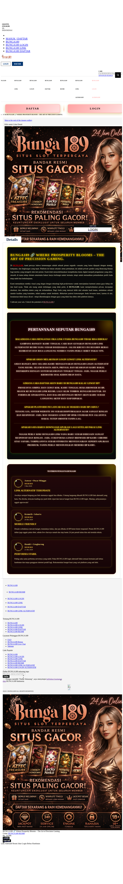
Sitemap (11, 646)
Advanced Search (105, 75)
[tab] (12, 239)
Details (12, 239)
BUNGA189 (12, 41)
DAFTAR (32, 108)
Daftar (17, 64)
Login (6, 64)
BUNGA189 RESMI (17, 592)
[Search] (118, 75)
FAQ (9, 640)
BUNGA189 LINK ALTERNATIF (21, 611)
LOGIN (95, 108)
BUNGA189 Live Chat (17, 644)
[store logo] (6, 58)
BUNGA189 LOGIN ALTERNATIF (22, 667)
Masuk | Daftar (17, 38)
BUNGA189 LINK (16, 47)
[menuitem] (17, 84)
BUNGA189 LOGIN (17, 44)
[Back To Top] (3, 842)
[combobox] (110, 73)
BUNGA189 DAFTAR (18, 51)
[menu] (50, 89)
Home (5, 114)
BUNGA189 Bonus (15, 642)
